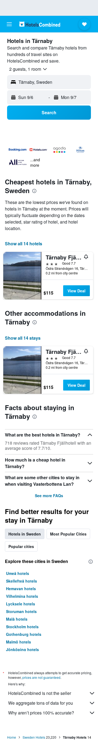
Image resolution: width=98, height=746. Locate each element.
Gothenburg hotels (23, 634)
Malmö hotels (18, 642)
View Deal (76, 290)
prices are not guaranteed (41, 677)
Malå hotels (16, 619)
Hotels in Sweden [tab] (24, 534)
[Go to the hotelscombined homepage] (40, 24)
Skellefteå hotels (21, 581)
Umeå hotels (17, 573)
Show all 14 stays (23, 338)
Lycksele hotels (20, 603)
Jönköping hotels (22, 649)
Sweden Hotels (34, 737)
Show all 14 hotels (23, 243)
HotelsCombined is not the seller (39, 693)
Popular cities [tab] (21, 546)
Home (11, 737)
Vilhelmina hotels (22, 596)
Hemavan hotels (21, 588)
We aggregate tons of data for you (40, 703)
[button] (9, 24)
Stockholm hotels (22, 626)
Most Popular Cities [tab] (68, 534)
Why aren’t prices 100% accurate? (41, 713)
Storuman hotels (21, 611)
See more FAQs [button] (49, 495)
